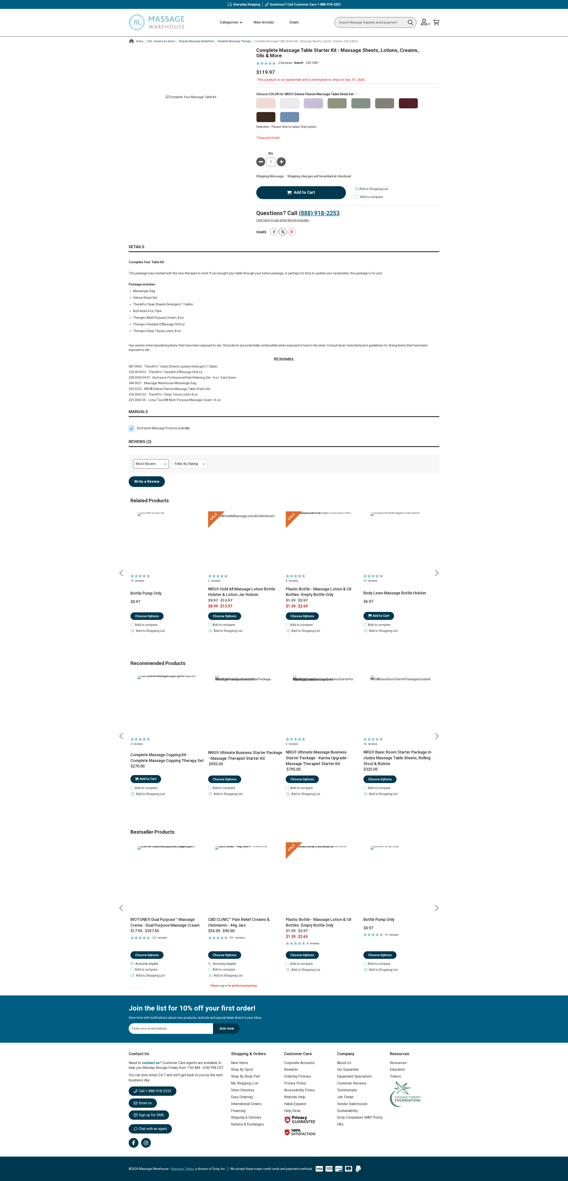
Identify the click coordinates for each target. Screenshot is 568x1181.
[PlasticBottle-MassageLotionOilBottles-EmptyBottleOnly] (323, 542)
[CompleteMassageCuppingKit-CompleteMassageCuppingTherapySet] (167, 706)
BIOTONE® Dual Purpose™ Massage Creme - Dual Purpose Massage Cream (164, 922)
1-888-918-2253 (329, 4)
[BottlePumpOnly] (167, 542)
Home (139, 41)
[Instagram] (146, 1143)
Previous (121, 573)
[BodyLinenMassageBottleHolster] (400, 542)
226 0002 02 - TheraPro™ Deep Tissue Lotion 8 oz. (163, 394)
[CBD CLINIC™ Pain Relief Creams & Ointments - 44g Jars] (245, 879)
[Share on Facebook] (274, 232)
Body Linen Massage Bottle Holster (394, 593)
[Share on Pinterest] (292, 232)
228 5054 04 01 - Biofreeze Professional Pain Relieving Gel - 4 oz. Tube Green (182, 377)
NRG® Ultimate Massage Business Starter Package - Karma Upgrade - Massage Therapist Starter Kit (317, 758)
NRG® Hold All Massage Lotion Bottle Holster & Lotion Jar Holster (241, 592)
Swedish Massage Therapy (234, 41)
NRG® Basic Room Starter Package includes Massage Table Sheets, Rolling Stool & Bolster (397, 758)
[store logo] (156, 22)
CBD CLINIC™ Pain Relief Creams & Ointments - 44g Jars (239, 922)
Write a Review (146, 481)
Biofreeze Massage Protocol (157, 428)
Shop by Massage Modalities (196, 41)
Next (436, 573)
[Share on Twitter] (283, 232)
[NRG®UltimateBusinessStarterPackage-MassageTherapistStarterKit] (245, 706)
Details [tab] (136, 246)
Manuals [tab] (138, 411)
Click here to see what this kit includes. (283, 220)
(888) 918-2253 (319, 213)
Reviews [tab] (139, 441)
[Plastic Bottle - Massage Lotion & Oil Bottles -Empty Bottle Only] (323, 879)
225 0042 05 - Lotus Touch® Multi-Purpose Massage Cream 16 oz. (175, 400)
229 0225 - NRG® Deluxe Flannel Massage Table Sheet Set (169, 389)
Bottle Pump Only (146, 593)
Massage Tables (182, 1169)
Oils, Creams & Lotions (161, 41)
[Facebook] (133, 1143)
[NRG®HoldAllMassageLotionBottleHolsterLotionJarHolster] (245, 542)
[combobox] (375, 22)
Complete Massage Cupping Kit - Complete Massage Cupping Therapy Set (167, 757)
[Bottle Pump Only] (400, 879)
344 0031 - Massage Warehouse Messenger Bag (162, 383)
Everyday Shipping (246, 4)
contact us (151, 1063)
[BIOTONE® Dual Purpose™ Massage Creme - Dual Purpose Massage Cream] (167, 879)
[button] (425, 22)
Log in (223, 985)
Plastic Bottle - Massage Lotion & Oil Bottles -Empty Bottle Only (318, 592)
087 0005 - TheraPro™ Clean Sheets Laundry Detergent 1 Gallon (173, 366)
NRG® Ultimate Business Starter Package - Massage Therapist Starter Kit (245, 755)
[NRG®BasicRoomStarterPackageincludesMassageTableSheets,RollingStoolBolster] (400, 706)
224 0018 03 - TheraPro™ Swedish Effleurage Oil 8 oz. (166, 372)
